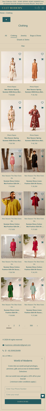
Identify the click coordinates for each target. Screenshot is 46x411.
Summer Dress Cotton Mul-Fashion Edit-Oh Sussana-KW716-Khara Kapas (34, 225)
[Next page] (37, 325)
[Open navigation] (43, 8)
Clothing (14, 36)
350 (31, 325)
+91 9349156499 (14, 351)
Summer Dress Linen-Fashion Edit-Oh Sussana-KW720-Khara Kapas (34, 311)
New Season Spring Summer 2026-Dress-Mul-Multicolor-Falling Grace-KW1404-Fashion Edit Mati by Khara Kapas (12, 91)
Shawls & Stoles (23, 40)
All (6, 36)
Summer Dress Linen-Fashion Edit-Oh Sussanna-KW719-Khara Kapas (12, 311)
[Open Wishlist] (43, 396)
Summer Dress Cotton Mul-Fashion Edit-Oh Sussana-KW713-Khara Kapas (11, 182)
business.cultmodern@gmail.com (18, 345)
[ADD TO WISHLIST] (20, 54)
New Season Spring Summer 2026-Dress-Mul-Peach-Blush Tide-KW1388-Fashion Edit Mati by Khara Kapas (12, 139)
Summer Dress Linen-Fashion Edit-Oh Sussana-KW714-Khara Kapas (34, 182)
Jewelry (24, 36)
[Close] (42, 358)
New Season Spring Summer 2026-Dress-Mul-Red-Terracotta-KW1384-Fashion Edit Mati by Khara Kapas (34, 139)
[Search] (36, 8)
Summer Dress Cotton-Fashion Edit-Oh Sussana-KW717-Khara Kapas (11, 268)
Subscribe (23, 401)
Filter (23, 46)
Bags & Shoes (35, 36)
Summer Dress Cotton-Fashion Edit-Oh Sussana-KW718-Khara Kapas (34, 268)
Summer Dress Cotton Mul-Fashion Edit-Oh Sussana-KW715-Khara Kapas (11, 225)
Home (2, 13)
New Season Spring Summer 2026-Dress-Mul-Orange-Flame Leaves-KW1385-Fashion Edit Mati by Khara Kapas (34, 91)
